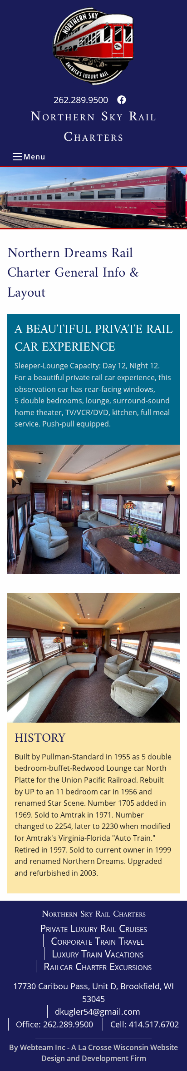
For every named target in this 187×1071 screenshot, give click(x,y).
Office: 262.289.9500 (54, 1024)
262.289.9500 (81, 100)
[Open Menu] (17, 156)
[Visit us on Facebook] (121, 100)
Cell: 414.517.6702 (144, 1024)
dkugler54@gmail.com (97, 1011)
